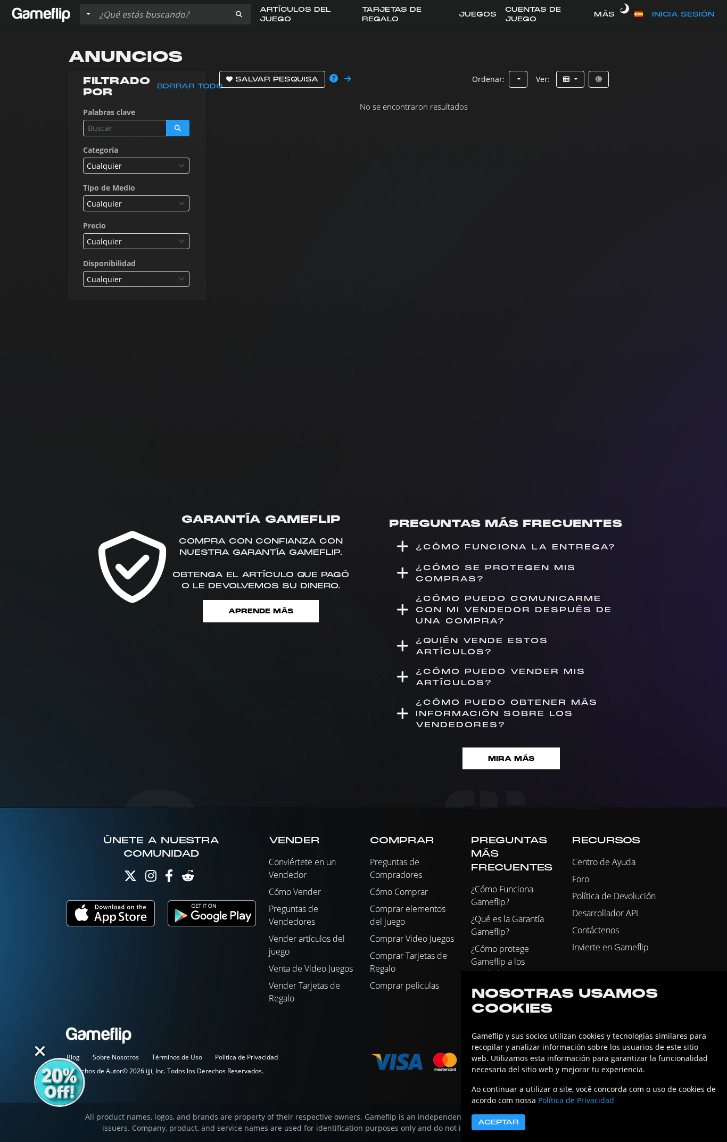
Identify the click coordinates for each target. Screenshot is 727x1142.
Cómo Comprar (399, 892)
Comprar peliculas (404, 985)
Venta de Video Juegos (311, 968)
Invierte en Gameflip (610, 947)
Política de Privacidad (246, 1057)
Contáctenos (595, 930)
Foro (580, 879)
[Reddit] (187, 878)
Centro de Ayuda (603, 862)
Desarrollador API (605, 913)
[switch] (624, 14)
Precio (94, 225)
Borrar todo (190, 86)
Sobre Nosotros (116, 1057)
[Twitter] (130, 878)
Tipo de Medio (109, 188)
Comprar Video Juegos (412, 938)
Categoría (100, 150)
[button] (239, 14)
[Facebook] (169, 878)
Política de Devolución (614, 896)
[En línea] (599, 79)
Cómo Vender (295, 892)
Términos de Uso (177, 1057)
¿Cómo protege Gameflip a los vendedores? (500, 961)
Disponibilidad (109, 263)
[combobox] (136, 166)
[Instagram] (150, 878)
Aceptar (498, 1122)
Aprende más (260, 611)
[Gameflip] (41, 13)
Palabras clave (109, 112)
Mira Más (511, 758)
